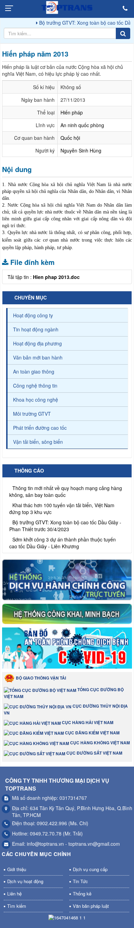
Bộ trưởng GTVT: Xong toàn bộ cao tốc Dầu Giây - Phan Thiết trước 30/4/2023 (65, 521)
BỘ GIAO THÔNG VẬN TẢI (40, 678)
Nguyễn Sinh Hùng (80, 150)
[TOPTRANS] (67, 8)
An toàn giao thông (33, 371)
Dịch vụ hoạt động (25, 881)
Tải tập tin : (44, 276)
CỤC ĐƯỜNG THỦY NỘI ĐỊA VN (66, 709)
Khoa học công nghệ (35, 399)
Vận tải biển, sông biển (38, 441)
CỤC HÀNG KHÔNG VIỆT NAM (99, 743)
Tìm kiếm (16, 906)
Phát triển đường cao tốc (40, 427)
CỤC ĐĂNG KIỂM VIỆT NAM (92, 733)
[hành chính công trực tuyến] (67, 580)
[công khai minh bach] (67, 614)
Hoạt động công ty (33, 315)
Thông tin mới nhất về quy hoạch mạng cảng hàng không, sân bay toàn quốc (65, 487)
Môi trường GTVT (32, 413)
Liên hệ (14, 893)
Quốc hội (70, 137)
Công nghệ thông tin (35, 385)
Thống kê (82, 893)
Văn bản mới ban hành (38, 357)
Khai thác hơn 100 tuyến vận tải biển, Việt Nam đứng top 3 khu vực (61, 504)
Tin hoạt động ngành (35, 329)
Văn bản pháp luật (91, 906)
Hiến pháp (71, 112)
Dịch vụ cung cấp (90, 869)
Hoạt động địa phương (37, 343)
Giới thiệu (16, 869)
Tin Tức (80, 881)
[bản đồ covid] (67, 649)
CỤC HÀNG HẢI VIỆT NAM (87, 722)
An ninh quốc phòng (82, 125)
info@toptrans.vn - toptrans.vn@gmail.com (73, 843)
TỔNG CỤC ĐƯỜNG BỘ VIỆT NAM (64, 692)
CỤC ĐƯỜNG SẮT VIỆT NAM (93, 753)
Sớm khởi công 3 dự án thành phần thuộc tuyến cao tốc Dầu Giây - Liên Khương (62, 538)
